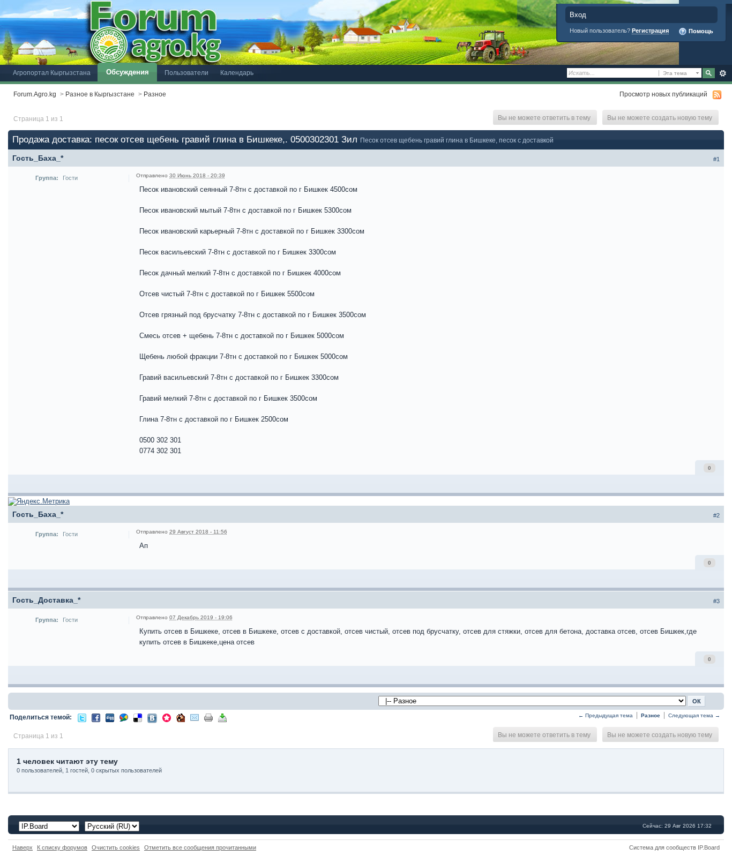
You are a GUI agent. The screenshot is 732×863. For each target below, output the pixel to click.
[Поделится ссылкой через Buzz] (123, 717)
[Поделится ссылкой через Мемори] (166, 717)
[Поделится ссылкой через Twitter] (82, 717)
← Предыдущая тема (605, 715)
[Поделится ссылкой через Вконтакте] (152, 717)
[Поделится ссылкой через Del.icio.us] (137, 717)
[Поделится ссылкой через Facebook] (96, 717)
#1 (716, 159)
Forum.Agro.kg (34, 94)
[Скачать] (222, 717)
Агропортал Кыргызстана (52, 72)
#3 (716, 601)
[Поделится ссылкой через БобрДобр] (180, 717)
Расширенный (722, 73)
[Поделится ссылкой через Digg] (110, 717)
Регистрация (650, 30)
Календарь (236, 72)
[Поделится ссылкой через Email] (194, 717)
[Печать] (208, 717)
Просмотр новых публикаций (663, 94)
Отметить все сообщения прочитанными (200, 847)
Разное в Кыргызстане (100, 94)
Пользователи (186, 72)
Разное (155, 94)
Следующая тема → (694, 715)
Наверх (22, 847)
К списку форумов (62, 847)
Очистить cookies (116, 847)
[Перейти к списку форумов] (339, 32)
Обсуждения (127, 72)
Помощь (700, 31)
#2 (716, 515)
